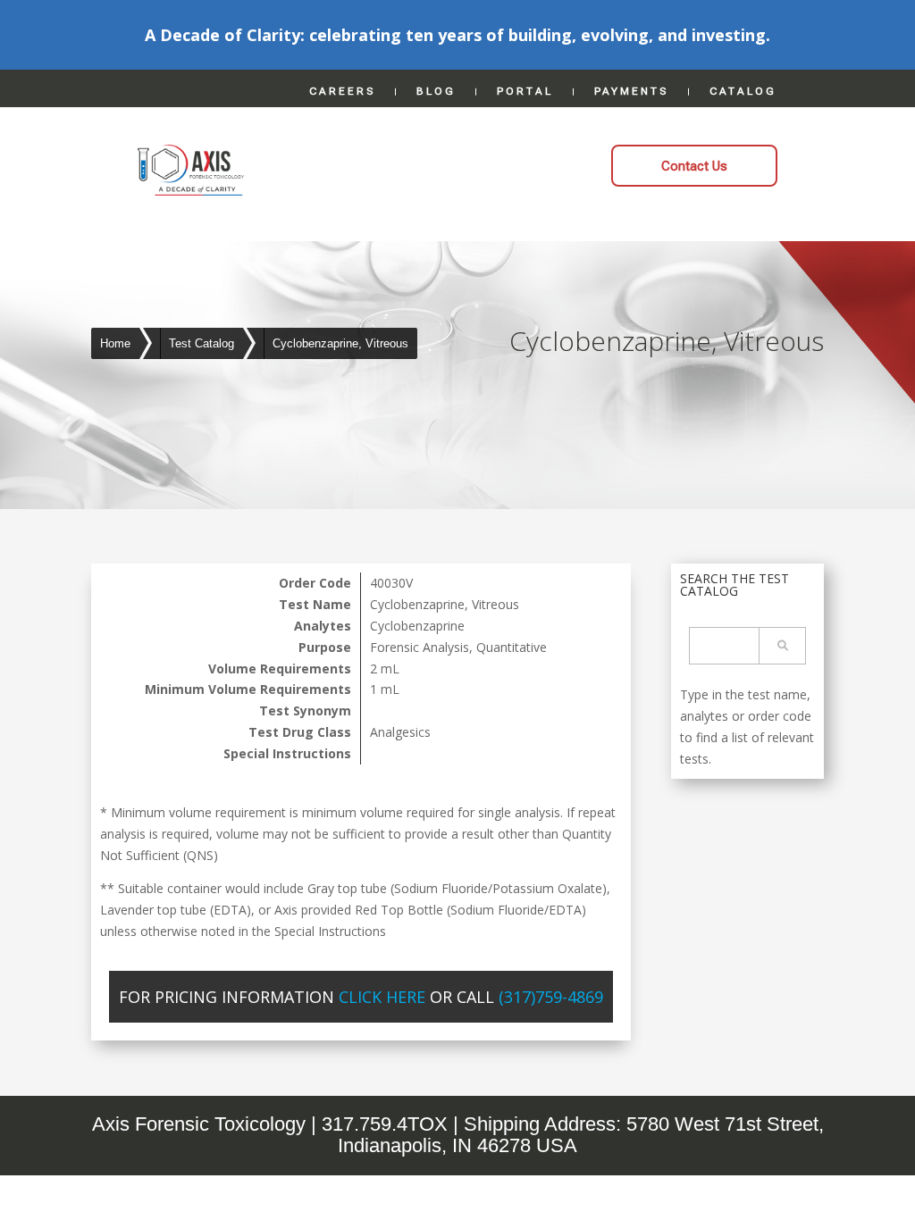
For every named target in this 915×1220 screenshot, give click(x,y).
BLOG (436, 91)
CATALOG (742, 91)
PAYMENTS (631, 91)
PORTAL (525, 91)
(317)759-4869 (551, 996)
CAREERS (342, 91)
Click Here (382, 996)
